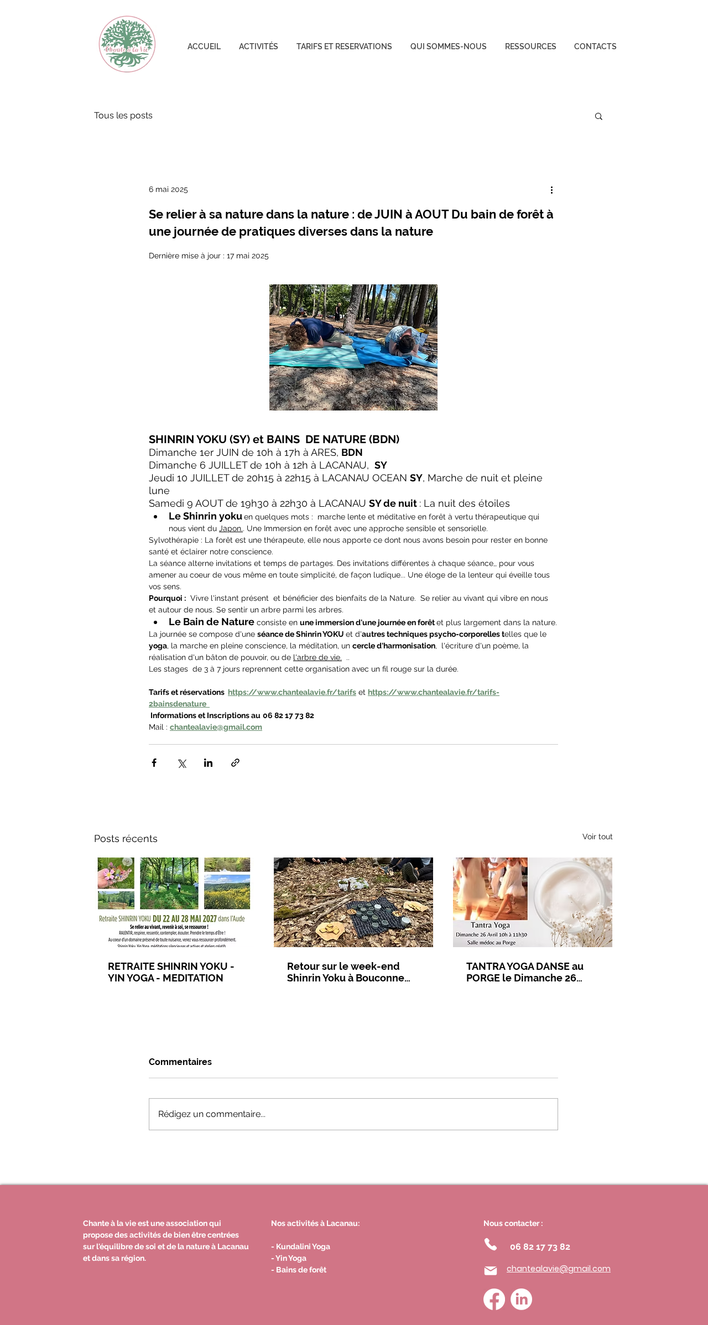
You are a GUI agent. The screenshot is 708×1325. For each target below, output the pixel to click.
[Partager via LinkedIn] (208, 762)
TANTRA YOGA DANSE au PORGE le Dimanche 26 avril (525, 972)
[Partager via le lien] (235, 762)
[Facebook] (494, 1299)
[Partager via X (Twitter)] (181, 762)
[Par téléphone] (490, 1244)
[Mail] (490, 1271)
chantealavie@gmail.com (559, 1268)
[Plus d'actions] (551, 189)
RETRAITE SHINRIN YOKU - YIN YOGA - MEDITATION (171, 972)
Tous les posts (123, 115)
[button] (599, 115)
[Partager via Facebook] (154, 762)
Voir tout (597, 836)
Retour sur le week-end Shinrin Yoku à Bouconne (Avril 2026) (345, 972)
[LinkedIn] (521, 1299)
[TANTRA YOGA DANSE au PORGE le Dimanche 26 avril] (532, 902)
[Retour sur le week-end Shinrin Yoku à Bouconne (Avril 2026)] (353, 902)
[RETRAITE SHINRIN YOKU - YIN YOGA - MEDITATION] (174, 902)
